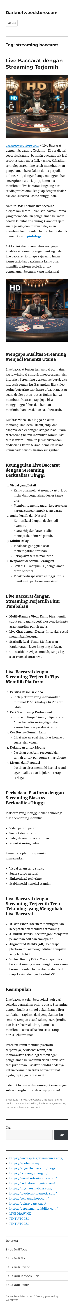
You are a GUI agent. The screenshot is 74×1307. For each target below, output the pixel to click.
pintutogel (34, 236)
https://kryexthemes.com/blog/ (32, 1168)
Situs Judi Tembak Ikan (22, 1276)
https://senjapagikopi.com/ (29, 1198)
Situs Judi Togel (17, 1249)
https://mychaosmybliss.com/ (30, 1188)
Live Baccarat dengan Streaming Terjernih (34, 63)
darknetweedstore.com (22, 145)
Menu (12, 23)
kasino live (31, 1103)
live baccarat (45, 1103)
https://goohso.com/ (24, 1163)
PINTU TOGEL (19, 1218)
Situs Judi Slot (16, 1258)
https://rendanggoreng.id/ (28, 1173)
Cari (8, 1127)
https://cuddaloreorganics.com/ (32, 1183)
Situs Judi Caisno (31, 1099)
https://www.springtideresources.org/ (36, 1158)
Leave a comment (29, 1107)
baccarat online (53, 1099)
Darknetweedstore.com (31, 12)
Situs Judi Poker (17, 1284)
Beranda (12, 1240)
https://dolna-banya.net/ (27, 1203)
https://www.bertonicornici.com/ (33, 1178)
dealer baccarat (15, 1103)
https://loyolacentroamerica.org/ (33, 1193)
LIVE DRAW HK (20, 1213)
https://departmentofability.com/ (33, 1208)
